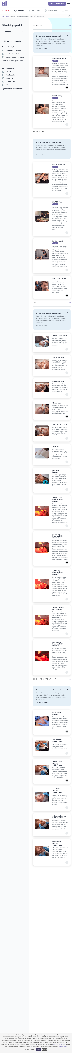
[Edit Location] (69, 16)
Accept (38, 1049)
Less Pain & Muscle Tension (14, 54)
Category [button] (8, 32)
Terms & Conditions (59, 1044)
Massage (38, 25)
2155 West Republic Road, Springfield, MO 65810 (22, 16)
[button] (66, 87)
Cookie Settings (30, 1049)
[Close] (67, 36)
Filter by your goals (12, 41)
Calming (8, 85)
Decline (44, 1049)
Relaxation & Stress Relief (14, 50)
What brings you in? (12, 25)
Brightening (9, 78)
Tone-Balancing (10, 75)
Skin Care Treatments (45, 679)
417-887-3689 (40, 16)
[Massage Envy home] (4, 3)
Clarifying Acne (10, 81)
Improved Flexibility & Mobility (15, 57)
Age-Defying (9, 72)
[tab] (13, 47)
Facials (37, 302)
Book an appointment (57, 3)
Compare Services (42, 49)
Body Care (39, 131)
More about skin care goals (13, 88)
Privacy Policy (63, 1046)
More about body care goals (14, 61)
